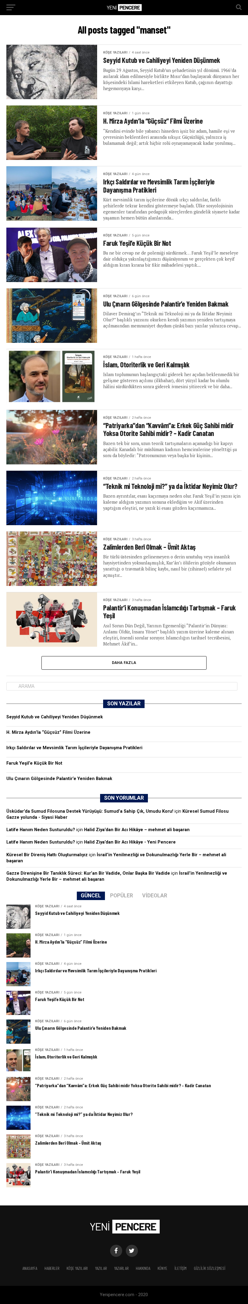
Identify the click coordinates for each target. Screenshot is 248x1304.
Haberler (51, 1268)
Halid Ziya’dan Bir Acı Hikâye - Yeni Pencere (130, 842)
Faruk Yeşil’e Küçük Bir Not (34, 763)
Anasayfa (29, 1268)
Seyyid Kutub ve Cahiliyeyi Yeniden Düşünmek (54, 717)
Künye (162, 1268)
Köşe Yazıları (77, 1268)
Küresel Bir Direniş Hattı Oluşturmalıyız (47, 854)
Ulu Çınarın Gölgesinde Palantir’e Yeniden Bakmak (59, 778)
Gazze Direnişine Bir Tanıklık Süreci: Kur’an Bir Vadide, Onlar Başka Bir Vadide (88, 873)
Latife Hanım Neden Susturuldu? (40, 829)
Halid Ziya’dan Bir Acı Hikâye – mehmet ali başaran (137, 829)
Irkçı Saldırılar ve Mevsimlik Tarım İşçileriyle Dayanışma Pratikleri (74, 747)
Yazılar (101, 1268)
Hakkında (143, 1268)
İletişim (181, 1268)
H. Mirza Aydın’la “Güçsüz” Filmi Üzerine (48, 732)
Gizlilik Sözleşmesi (209, 1268)
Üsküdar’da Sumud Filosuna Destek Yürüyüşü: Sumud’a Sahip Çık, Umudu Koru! (89, 811)
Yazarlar (121, 1268)
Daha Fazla (124, 662)
